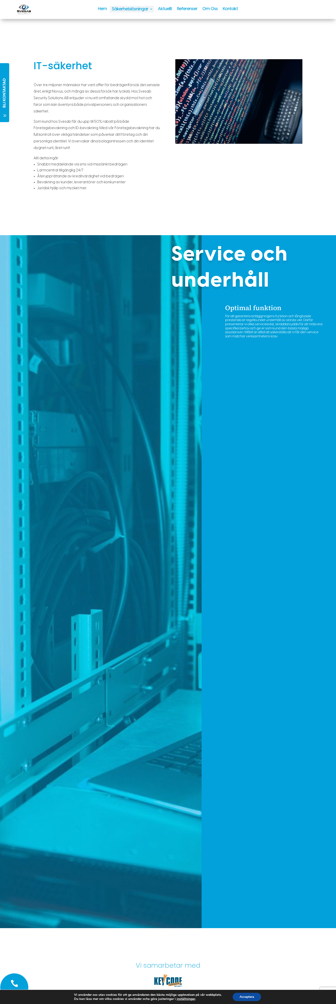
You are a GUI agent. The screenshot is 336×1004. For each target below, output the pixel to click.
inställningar (186, 999)
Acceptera (247, 997)
